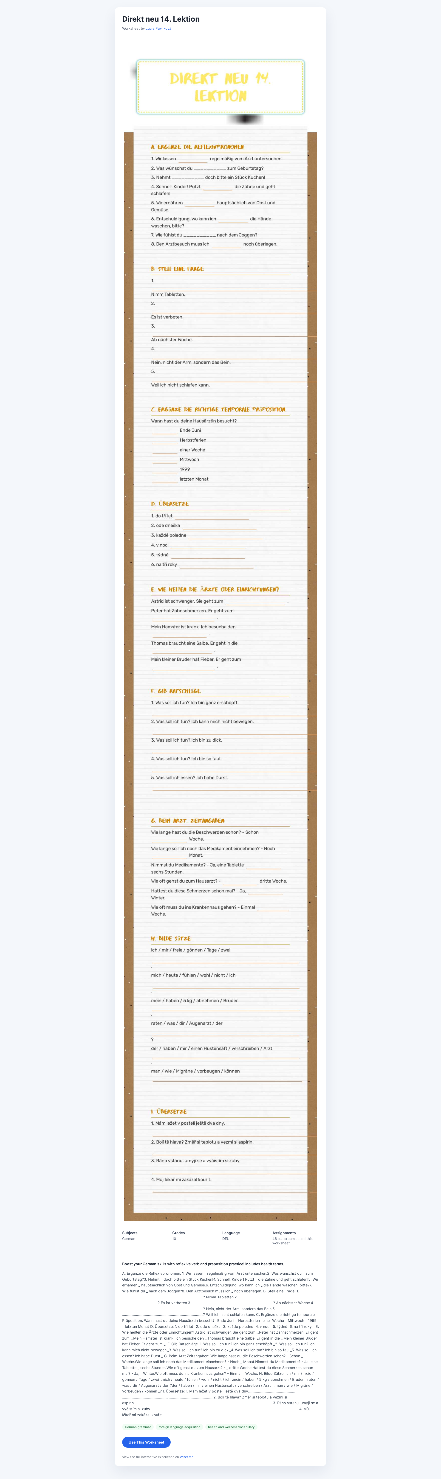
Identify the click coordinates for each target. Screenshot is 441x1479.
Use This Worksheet (146, 1442)
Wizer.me (186, 1457)
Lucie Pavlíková (158, 28)
